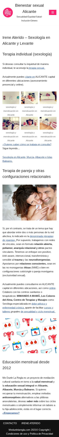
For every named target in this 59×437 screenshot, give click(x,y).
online (52, 288)
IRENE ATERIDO (30, 423)
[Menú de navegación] (53, 12)
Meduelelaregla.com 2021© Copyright (29, 429)
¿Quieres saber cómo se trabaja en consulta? (26, 144)
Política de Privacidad (41, 433)
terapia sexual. (36, 68)
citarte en (30, 76)
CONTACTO (10, 423)
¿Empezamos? (11, 413)
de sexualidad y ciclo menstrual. (38, 311)
